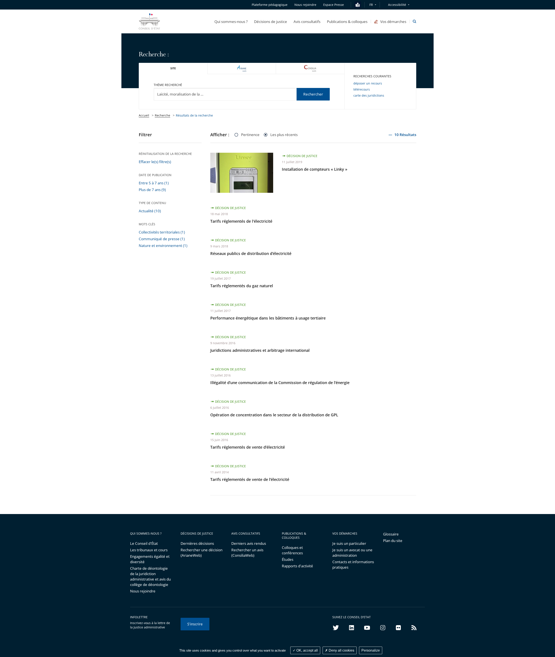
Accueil (144, 115)
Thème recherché (168, 85)
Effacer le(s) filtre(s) (155, 161)
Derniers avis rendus (248, 543)
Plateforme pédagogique (269, 5)
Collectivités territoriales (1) (162, 232)
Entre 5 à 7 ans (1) (154, 182)
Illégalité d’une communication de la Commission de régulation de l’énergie (279, 382)
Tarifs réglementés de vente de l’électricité (249, 479)
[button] (231, 21)
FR (371, 5)
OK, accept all (306, 650)
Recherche (162, 115)
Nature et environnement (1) (163, 245)
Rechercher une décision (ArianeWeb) (201, 552)
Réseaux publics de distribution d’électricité (250, 253)
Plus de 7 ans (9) (152, 189)
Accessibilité (397, 5)
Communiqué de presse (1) (162, 238)
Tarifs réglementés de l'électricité (241, 221)
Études (287, 559)
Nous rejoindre (142, 591)
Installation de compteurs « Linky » (314, 169)
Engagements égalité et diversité (150, 559)
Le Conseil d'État (144, 543)
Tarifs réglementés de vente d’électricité (247, 447)
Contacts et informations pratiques (353, 564)
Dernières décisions (197, 543)
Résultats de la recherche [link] (194, 115)
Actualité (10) (150, 210)
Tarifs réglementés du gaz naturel (241, 285)
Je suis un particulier (349, 543)
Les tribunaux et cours (149, 549)
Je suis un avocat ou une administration (352, 552)
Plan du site (392, 540)
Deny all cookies (341, 650)
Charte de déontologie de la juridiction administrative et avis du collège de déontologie (150, 576)
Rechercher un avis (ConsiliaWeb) (247, 552)
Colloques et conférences (292, 550)
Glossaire (391, 534)
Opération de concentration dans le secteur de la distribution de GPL (274, 414)
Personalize (370, 650)
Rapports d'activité (297, 565)
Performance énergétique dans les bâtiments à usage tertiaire (268, 318)
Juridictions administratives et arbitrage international (260, 350)
